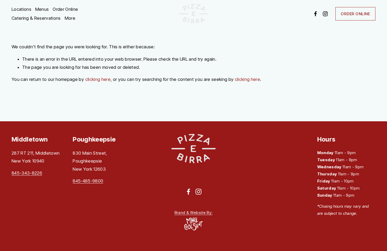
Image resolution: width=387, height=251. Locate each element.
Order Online (65, 9)
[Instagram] (325, 14)
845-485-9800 (88, 181)
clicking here (98, 79)
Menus (42, 9)
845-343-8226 (27, 173)
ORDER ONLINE (355, 13)
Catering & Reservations (36, 18)
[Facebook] (315, 14)
